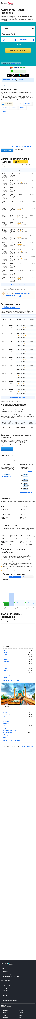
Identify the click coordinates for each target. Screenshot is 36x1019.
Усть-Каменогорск (30, 472)
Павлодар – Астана (15, 63)
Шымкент (30, 471)
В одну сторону (27, 576)
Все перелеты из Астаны (11, 680)
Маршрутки (6, 993)
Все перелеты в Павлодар (12, 740)
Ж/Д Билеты (6, 985)
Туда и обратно (16, 576)
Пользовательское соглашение (11, 976)
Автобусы (5, 990)
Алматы (33, 469)
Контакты (5, 971)
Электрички (6, 988)
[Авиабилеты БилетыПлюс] (7, 964)
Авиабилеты (6, 983)
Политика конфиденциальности (11, 974)
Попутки (5, 995)
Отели (5, 998)
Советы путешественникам (10, 1000)
